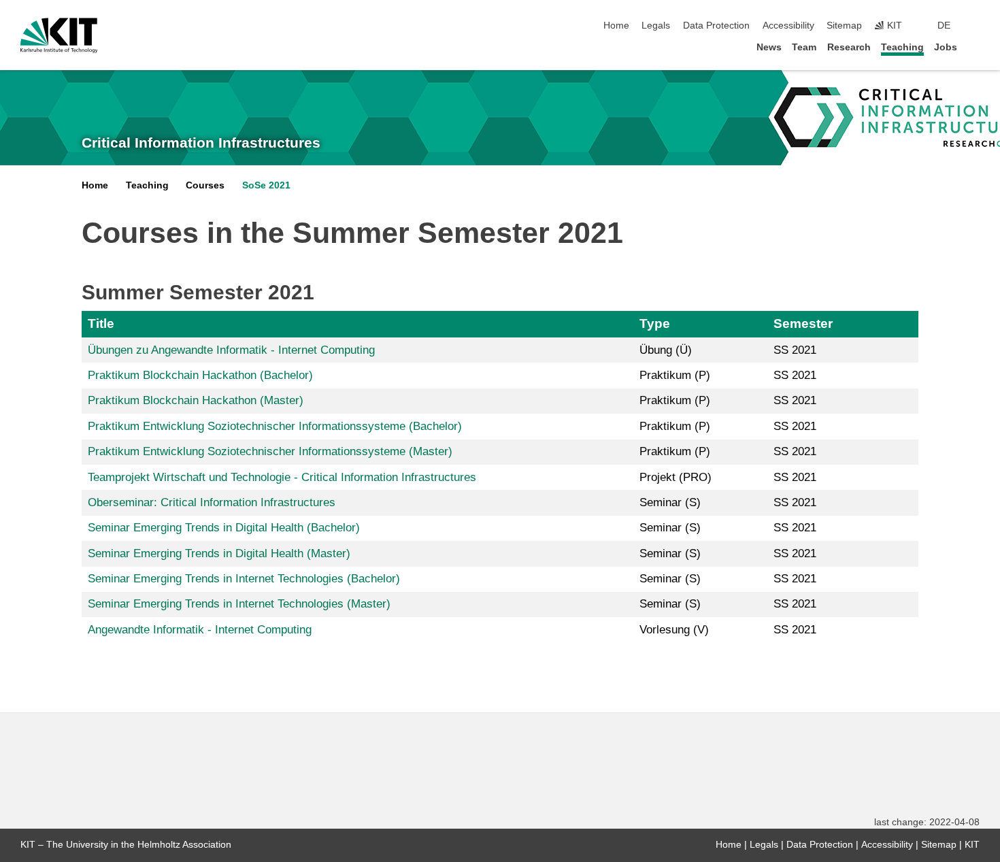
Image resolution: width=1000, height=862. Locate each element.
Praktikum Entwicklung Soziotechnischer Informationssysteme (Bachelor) (275, 426)
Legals (655, 25)
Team (804, 47)
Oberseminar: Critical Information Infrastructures (211, 502)
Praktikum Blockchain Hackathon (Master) (195, 400)
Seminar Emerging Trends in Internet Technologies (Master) (239, 603)
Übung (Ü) (665, 350)
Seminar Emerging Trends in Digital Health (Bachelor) (224, 527)
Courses (205, 185)
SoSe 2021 (266, 185)
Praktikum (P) (674, 375)
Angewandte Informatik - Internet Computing (200, 629)
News (769, 47)
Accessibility (788, 25)
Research (849, 47)
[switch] (975, 25)
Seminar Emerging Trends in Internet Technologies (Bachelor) (244, 578)
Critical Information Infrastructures (201, 143)
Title (101, 323)
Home (616, 25)
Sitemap (844, 25)
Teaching (902, 47)
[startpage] (975, 46)
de (943, 25)
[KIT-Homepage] (58, 35)
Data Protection (716, 25)
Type (654, 323)
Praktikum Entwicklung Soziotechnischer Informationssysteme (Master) (270, 451)
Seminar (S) (670, 502)
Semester (803, 323)
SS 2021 (794, 350)
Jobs (945, 47)
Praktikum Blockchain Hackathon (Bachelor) (200, 375)
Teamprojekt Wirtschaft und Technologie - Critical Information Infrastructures (282, 477)
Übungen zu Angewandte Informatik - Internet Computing (231, 350)
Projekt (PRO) (675, 477)
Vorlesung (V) (674, 629)
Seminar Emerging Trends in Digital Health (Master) (219, 553)
